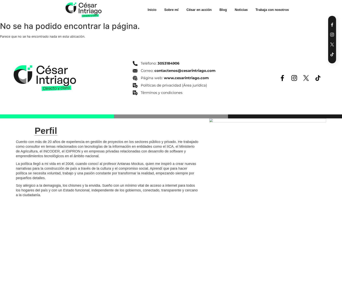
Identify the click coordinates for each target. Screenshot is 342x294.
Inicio (152, 10)
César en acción (199, 10)
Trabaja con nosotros (272, 10)
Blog (223, 10)
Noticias (241, 10)
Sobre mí (171, 10)
